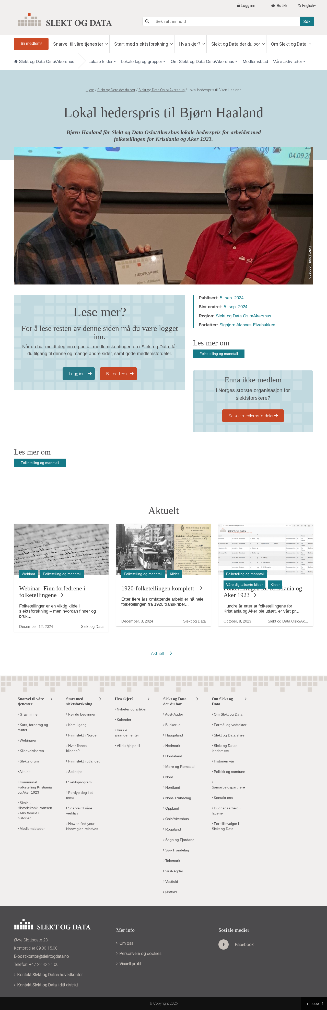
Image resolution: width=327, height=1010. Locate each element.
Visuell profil (130, 963)
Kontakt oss (223, 798)
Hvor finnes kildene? (76, 748)
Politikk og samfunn (229, 772)
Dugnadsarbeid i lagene (226, 810)
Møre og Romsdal (179, 767)
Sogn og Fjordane (179, 840)
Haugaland (173, 735)
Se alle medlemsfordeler (251, 415)
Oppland (171, 808)
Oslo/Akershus (176, 819)
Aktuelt (157, 653)
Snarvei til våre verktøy (79, 810)
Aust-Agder (173, 714)
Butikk (281, 5)
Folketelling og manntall (219, 354)
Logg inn (248, 5)
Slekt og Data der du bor (236, 44)
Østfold (170, 892)
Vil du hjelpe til (128, 746)
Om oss (126, 943)
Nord (168, 777)
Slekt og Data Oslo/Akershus (47, 61)
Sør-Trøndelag (176, 850)
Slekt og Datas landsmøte (224, 748)
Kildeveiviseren (31, 751)
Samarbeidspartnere (228, 787)
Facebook (244, 944)
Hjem (90, 90)
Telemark (172, 861)
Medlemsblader (32, 828)
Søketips (74, 772)
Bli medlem (116, 373)
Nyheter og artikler (131, 709)
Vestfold (171, 881)
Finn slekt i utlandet (83, 761)
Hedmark (172, 746)
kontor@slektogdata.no (48, 956)
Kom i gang (77, 725)
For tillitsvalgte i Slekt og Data (225, 826)
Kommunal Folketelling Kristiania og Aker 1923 (35, 787)
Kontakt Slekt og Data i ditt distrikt (47, 984)
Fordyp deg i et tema (79, 795)
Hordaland (173, 756)
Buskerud (172, 725)
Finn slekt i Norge (82, 735)
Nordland (172, 787)
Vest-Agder (173, 871)
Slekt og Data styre (228, 735)
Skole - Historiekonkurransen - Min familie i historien (35, 810)
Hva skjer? (190, 44)
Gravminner (29, 714)
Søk (306, 21)
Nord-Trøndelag (177, 798)
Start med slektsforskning (141, 44)
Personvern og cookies (140, 953)
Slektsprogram (79, 782)
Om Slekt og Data (289, 44)
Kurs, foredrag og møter (33, 727)
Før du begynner (81, 714)
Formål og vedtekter (230, 725)
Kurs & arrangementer (127, 732)
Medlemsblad (255, 61)
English (308, 5)
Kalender (123, 720)
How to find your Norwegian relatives (82, 826)
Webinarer (28, 740)
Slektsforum (29, 761)
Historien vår (223, 761)
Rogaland (172, 829)
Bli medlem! (31, 43)
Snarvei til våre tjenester (78, 44)
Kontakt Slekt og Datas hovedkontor (50, 974)
